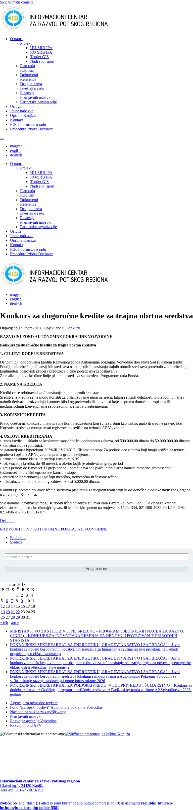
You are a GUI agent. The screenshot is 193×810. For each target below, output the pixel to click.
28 (13, 617)
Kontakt (16, 120)
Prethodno (18, 537)
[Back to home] (62, 30)
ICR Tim (27, 70)
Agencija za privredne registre (34, 703)
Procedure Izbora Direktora (31, 129)
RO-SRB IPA (41, 52)
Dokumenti (29, 75)
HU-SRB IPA (41, 48)
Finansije (27, 93)
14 (13, 606)
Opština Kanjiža (23, 115)
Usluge (15, 106)
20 (8, 612)
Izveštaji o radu (32, 88)
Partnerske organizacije (38, 102)
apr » (15, 622)
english (15, 150)
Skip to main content (16, 2)
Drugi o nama (31, 84)
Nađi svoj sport (42, 61)
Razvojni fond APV (26, 725)
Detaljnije (7, 520)
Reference (28, 79)
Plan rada (27, 66)
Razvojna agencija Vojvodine (33, 721)
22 (18, 612)
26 (3, 617)
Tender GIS (39, 57)
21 (13, 612)
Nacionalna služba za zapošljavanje (38, 712)
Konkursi (72, 328)
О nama (16, 39)
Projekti (26, 43)
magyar (16, 146)
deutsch (16, 155)
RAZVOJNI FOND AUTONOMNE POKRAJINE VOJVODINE (54, 529)
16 (23, 606)
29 (18, 617)
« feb (4, 622)
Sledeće (16, 542)
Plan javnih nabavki (36, 97)
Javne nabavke (21, 111)
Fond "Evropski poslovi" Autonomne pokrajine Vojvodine (56, 707)
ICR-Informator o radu (28, 124)
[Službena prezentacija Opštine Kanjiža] (97, 734)
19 (3, 612)
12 (3, 606)
